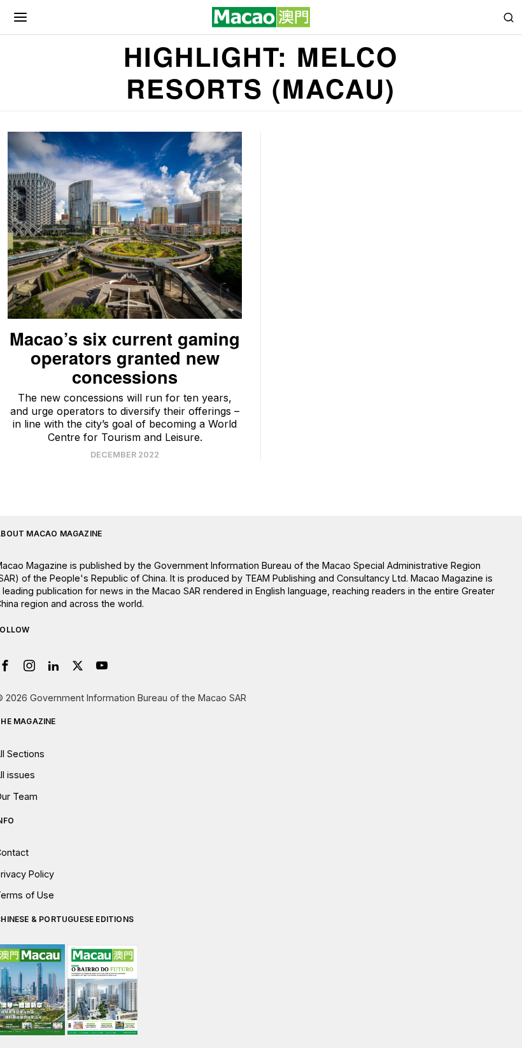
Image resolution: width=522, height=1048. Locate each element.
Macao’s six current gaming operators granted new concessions (125, 357)
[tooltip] (29, 665)
